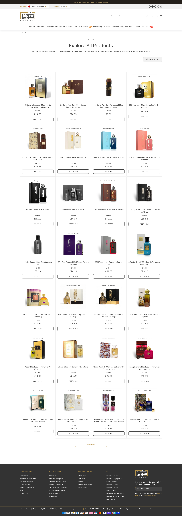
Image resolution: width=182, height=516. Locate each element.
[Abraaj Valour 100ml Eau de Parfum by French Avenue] (144, 401)
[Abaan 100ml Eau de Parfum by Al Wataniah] (38, 349)
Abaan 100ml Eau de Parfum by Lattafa (73, 367)
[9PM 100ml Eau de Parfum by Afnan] (38, 192)
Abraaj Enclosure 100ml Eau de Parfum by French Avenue (38, 420)
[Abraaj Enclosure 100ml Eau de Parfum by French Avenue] (38, 401)
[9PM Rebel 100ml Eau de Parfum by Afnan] (109, 244)
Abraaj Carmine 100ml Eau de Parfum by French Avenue (144, 368)
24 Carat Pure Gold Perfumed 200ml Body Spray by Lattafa (108, 106)
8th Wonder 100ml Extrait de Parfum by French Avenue (37, 158)
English (63, 6)
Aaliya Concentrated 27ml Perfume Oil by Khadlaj (38, 315)
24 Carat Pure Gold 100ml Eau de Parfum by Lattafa (73, 106)
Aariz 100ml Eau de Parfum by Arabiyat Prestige (73, 315)
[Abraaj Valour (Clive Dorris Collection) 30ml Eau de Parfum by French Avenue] (109, 401)
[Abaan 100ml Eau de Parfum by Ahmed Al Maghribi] (144, 297)
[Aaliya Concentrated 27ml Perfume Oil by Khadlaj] (38, 297)
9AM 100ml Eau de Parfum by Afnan (73, 157)
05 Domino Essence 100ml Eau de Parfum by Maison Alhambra (38, 106)
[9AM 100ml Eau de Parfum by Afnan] (73, 140)
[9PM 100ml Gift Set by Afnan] (73, 192)
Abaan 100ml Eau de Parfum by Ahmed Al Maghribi (144, 315)
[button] (161, 16)
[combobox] (129, 16)
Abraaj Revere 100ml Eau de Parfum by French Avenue (73, 420)
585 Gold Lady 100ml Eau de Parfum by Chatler (144, 106)
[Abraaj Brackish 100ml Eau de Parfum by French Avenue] (109, 349)
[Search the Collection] (146, 16)
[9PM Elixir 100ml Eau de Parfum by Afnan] (109, 192)
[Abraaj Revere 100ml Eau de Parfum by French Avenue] (73, 401)
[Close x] (161, 2)
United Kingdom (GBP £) (28, 509)
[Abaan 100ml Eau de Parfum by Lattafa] (73, 349)
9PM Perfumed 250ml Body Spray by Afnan (37, 263)
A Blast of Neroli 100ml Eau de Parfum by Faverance (144, 263)
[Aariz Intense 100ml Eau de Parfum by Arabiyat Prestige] (109, 297)
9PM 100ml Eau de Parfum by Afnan (37, 210)
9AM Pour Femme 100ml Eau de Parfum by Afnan (144, 158)
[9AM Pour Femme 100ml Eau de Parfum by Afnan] (144, 140)
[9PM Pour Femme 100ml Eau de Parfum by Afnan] (73, 244)
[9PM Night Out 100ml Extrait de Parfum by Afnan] (144, 192)
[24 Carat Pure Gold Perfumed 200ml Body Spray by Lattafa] (109, 87)
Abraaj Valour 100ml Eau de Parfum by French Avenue (144, 420)
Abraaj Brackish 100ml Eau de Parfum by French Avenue (108, 368)
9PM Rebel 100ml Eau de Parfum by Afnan (108, 263)
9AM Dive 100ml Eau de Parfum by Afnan (108, 157)
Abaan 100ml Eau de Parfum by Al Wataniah (38, 368)
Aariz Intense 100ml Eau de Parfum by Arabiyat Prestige (108, 315)
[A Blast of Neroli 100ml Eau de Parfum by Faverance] (144, 244)
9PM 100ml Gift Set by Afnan (73, 210)
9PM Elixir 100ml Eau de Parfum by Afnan (108, 210)
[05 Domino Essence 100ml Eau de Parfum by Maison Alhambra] (38, 87)
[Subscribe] (159, 489)
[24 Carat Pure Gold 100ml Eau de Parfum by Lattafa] (73, 87)
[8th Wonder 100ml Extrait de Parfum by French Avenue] (38, 140)
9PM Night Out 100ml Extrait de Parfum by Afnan (144, 211)
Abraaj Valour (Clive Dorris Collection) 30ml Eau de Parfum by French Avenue (109, 420)
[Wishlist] (157, 16)
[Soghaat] (28, 16)
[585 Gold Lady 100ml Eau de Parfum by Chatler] (144, 87)
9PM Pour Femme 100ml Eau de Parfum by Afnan (73, 263)
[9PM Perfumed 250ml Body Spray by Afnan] (38, 244)
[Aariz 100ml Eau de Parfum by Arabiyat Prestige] (73, 297)
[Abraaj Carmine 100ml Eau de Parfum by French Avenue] (144, 349)
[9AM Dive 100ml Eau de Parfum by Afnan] (109, 140)
